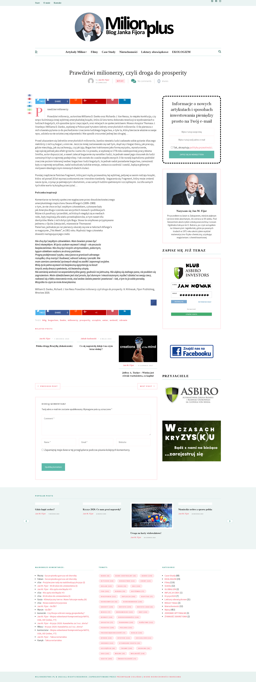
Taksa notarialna (58, 636)
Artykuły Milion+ (76, 51)
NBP (143, 612)
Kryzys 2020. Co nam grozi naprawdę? (102, 509)
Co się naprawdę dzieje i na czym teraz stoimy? (96, 347)
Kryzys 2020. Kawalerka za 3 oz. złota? (69, 623)
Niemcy (106, 617)
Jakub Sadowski (88, 338)
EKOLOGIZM (181, 51)
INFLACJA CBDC (172, 592)
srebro (107, 643)
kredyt (107, 607)
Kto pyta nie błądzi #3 (61, 589)
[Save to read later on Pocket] (112, 101)
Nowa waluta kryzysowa (55, 602)
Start (37, 3)
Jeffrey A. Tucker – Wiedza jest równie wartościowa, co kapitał (138, 374)
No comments (144, 81)
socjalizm (143, 638)
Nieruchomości (128, 51)
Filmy (94, 51)
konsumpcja (109, 602)
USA (105, 653)
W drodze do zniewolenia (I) (63, 585)
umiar (105, 320)
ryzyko (124, 638)
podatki (107, 628)
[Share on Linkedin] (125, 101)
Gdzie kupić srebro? (45, 509)
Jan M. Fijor (103, 79)
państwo (146, 622)
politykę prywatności (201, 147)
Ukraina (144, 648)
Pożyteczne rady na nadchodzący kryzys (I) (64, 582)
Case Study (109, 51)
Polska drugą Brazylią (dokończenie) (54, 346)
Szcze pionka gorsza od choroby (61, 575)
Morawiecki (124, 612)
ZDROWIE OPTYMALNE (175, 613)
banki (147, 576)
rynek (106, 638)
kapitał (147, 596)
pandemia (126, 622)
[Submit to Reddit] (76, 101)
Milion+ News (171, 602)
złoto (106, 659)
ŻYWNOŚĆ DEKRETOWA (176, 616)
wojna (120, 653)
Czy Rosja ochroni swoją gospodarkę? (66, 613)
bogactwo (53, 320)
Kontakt (57, 3)
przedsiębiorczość (113, 633)
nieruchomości (128, 617)
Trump (126, 648)
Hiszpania (108, 596)
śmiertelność (127, 659)
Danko (63, 320)
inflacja (128, 596)
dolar (106, 586)
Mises (105, 612)
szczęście (96, 320)
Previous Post (49, 386)
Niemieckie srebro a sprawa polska (195, 509)
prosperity (85, 320)
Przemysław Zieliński (129, 677)
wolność (114, 320)
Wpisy (120, 81)
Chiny (146, 581)
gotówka (137, 591)
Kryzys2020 (170, 596)
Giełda (168, 585)
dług (122, 586)
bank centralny (125, 576)
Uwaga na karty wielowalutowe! (146, 533)
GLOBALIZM (170, 589)
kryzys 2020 (145, 607)
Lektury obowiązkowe (154, 51)
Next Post (146, 386)
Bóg (44, 320)
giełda (120, 591)
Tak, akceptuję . (192, 147)
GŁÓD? (53, 606)
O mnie (46, 3)
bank (105, 576)
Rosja (136, 633)
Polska (126, 628)
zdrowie (123, 320)
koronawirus (132, 602)
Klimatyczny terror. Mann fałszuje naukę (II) (65, 599)
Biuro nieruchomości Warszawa (162, 677)
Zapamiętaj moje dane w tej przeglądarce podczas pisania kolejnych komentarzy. (87, 450)
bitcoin (107, 581)
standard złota (129, 643)
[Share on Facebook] (154, 304)
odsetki (107, 622)
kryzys (125, 607)
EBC (136, 586)
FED (105, 591)
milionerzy (73, 320)
